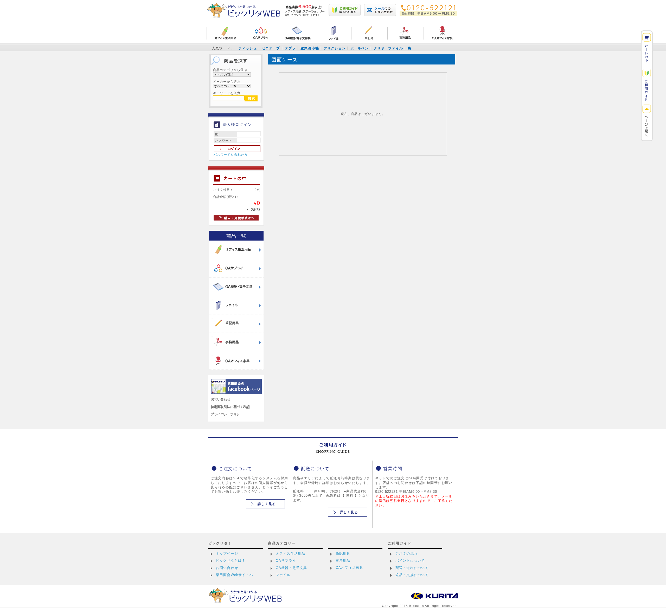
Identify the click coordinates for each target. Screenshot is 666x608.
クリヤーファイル (388, 48)
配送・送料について (411, 568)
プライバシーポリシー (227, 414)
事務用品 (343, 560)
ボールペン (359, 48)
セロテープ (271, 48)
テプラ (290, 48)
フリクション (335, 48)
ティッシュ (248, 48)
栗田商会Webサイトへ (234, 575)
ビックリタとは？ (230, 560)
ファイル (283, 575)
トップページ (227, 553)
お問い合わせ (220, 399)
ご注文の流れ (406, 553)
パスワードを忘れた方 (231, 155)
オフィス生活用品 (290, 553)
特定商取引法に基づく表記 (230, 407)
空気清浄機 (309, 48)
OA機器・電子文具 (291, 568)
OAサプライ (286, 560)
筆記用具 (343, 553)
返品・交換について (411, 575)
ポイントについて (410, 560)
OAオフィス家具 (349, 568)
